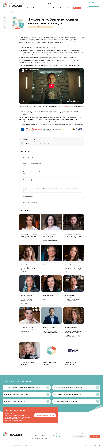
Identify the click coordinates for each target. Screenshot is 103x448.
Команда (48, 7)
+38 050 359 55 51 (39, 435)
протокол (65, 106)
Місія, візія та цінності (39, 7)
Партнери (56, 7)
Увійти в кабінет (93, 7)
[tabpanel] (51, 84)
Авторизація (56, 143)
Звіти (69, 7)
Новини (37, 3)
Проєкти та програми (47, 3)
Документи (63, 7)
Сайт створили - (89, 445)
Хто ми (29, 7)
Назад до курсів (8, 11)
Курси (65, 3)
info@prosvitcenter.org (41, 438)
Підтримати (77, 7)
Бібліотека (58, 3)
